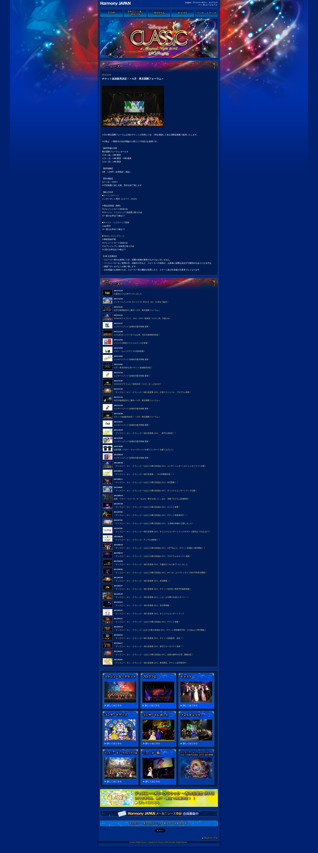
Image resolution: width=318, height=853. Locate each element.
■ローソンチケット (110, 195)
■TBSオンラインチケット (113, 236)
